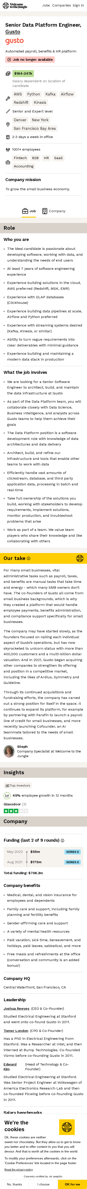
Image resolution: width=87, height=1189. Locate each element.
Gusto (12, 32)
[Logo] (15, 5)
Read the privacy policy (18, 1169)
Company (57, 211)
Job (32, 211)
